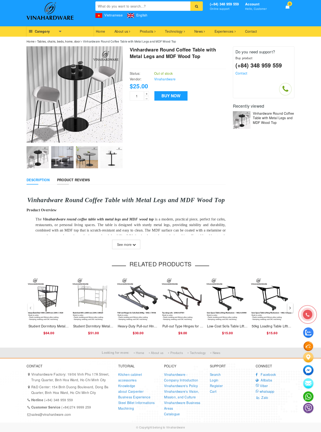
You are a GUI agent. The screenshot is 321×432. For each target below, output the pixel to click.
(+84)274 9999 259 (61, 407)
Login (214, 380)
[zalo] (308, 332)
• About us (156, 352)
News (199, 31)
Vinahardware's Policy (181, 385)
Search (215, 374)
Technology (174, 31)
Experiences (225, 31)
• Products (175, 352)
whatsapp (266, 391)
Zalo (264, 397)
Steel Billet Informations (136, 402)
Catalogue (172, 414)
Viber (263, 385)
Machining (126, 408)
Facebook (268, 374)
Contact (251, 31)
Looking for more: (115, 352)
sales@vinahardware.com (51, 414)
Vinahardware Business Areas (182, 405)
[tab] (38, 180)
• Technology (197, 352)
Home (100, 31)
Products (147, 31)
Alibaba (266, 380)
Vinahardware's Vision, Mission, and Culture (181, 394)
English (141, 15)
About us (121, 31)
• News (215, 352)
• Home (139, 352)
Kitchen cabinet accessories (130, 377)
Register (216, 385)
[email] (308, 370)
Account (252, 4)
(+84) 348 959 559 (224, 4)
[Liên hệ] (308, 357)
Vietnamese (113, 15)
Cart (213, 391)
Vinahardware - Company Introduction (181, 377)
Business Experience (134, 397)
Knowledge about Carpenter (131, 388)
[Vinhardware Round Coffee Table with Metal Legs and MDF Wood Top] (242, 120)
